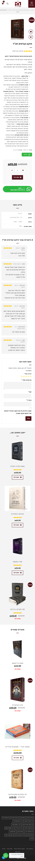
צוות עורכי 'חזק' (9, 835)
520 (20, 226)
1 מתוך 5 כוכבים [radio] (30, 376)
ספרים (10, 10)
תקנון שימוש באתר (19, 849)
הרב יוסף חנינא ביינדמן (28, 824)
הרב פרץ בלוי (19, 828)
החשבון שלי (29, 849)
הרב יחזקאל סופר (16, 824)
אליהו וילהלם (30, 817)
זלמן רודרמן (20, 831)
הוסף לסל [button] (16, 477)
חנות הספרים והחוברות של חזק (21, 10)
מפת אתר (9, 849)
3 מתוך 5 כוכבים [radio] (26, 376)
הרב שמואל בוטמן (9, 828)
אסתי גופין (22, 817)
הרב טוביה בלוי (6, 817)
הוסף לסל (16, 177)
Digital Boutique (21, 858)
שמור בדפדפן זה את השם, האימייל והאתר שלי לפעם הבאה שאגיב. (17, 412)
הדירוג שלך (27, 374)
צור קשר (17, 852)
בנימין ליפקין (15, 817)
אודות (3, 849)
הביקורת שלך (26, 380)
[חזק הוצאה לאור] (16, 3)
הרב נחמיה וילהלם (28, 828)
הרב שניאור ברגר (29, 831)
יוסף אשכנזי (12, 831)
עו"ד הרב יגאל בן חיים (20, 835)
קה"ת (32, 838)
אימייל (28, 400)
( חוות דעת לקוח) (17, 51)
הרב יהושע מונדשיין (18, 821)
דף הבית (32, 10)
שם (29, 392)
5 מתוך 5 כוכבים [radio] (21, 376)
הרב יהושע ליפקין (29, 821)
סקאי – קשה (18, 222)
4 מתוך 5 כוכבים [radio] (24, 376)
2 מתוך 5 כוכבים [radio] (28, 376)
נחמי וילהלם (30, 835)
